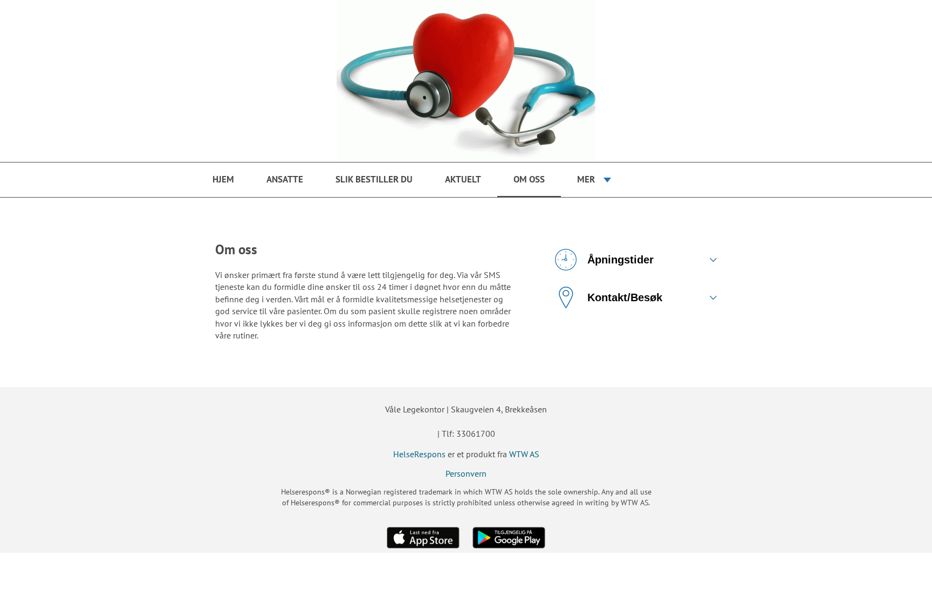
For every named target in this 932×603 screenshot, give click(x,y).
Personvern (466, 473)
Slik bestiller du (374, 179)
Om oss (529, 179)
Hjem (223, 179)
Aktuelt (463, 179)
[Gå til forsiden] (466, 81)
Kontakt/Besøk (624, 297)
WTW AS (524, 454)
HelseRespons (419, 454)
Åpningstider (620, 260)
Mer (586, 179)
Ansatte (284, 179)
